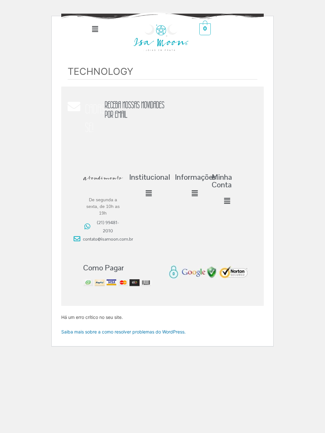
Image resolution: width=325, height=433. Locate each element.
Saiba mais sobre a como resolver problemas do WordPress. (123, 331)
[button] (95, 29)
